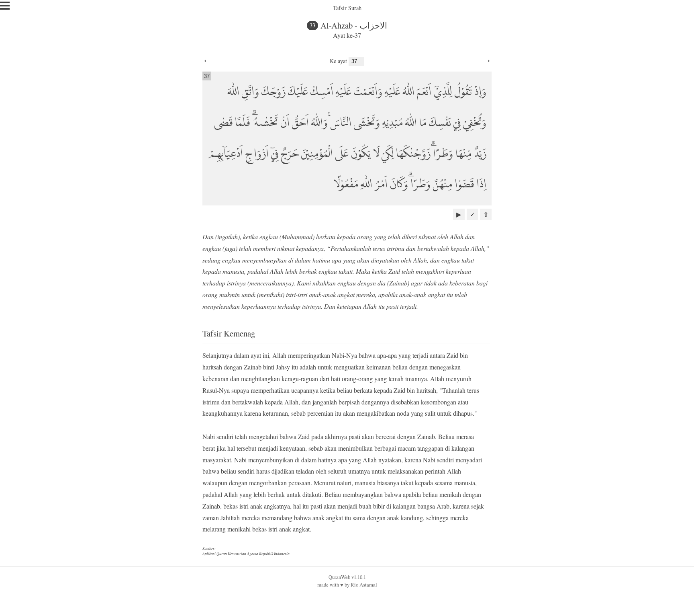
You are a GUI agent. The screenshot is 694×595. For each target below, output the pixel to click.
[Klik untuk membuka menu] (5, 6)
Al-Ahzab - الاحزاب (353, 25)
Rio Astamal (364, 584)
